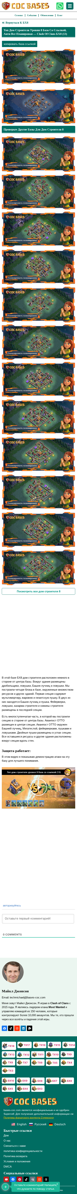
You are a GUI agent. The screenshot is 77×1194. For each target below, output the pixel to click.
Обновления (46, 15)
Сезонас (19, 15)
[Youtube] (6, 1179)
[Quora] (32, 1179)
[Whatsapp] (59, 6)
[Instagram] (17, 1028)
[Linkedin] (23, 1028)
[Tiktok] (10, 1028)
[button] (38, 787)
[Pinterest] (19, 1179)
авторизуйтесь (11, 905)
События (32, 15)
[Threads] (46, 1179)
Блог (59, 15)
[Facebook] (4, 1028)
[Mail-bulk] (29, 1028)
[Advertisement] (38, 634)
